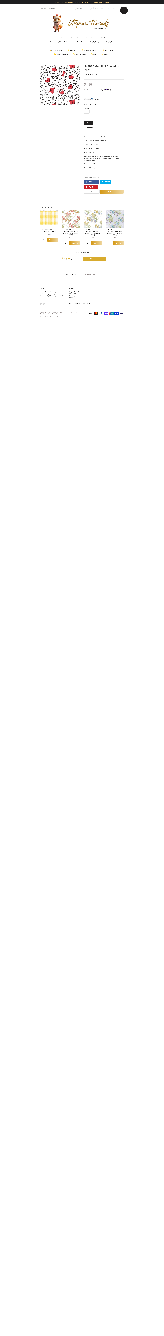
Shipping (66, 312)
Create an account (50, 8)
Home (54, 38)
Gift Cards (70, 46)
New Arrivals (75, 38)
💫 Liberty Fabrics (108, 50)
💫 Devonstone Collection (90, 50)
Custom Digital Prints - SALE (86, 46)
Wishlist (102, 8)
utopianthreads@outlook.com (82, 303)
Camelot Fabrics (91, 74)
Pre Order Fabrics (89, 38)
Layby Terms (73, 312)
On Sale (59, 46)
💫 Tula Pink (105, 54)
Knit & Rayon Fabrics (79, 42)
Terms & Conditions (57, 312)
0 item (110, 8)
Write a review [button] (94, 259)
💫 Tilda (93, 54)
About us (47, 312)
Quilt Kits (117, 46)
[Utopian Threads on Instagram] (44, 304)
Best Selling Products (77, 275)
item (97, 8)
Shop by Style (48, 46)
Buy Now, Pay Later (45, 314)
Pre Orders (55, 314)
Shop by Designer (95, 42)
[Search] (90, 8)
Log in (41, 8)
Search (42, 312)
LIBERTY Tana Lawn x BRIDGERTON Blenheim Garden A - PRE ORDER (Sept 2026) (71, 232)
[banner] (82, 22)
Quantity (86, 108)
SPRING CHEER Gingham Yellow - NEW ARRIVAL (49, 230)
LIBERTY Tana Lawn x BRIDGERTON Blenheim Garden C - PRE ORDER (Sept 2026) (114, 232)
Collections (69, 275)
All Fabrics (63, 38)
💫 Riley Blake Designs (61, 54)
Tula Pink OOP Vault (105, 46)
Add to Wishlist (88, 127)
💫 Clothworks (72, 50)
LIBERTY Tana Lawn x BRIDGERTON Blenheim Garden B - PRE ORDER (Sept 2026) (92, 232)
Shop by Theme (111, 42)
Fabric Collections (105, 38)
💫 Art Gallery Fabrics (56, 50)
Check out (115, 8)
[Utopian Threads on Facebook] (41, 304)
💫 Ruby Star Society (79, 54)
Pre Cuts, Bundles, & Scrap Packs (57, 42)
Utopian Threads (53, 316)
